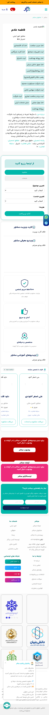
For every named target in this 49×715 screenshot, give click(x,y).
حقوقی (13, 530)
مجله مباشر (37, 526)
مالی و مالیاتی (13, 549)
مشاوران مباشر (37, 530)
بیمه (13, 535)
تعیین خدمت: (38, 196)
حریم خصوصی (37, 584)
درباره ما (37, 561)
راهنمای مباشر (36, 570)
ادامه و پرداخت (24, 214)
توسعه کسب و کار (13, 540)
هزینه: (41, 207)
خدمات (24, 178)
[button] (46, 9)
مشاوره (24, 172)
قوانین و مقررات (36, 588)
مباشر (45, 17)
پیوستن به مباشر (37, 535)
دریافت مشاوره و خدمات (33, 422)
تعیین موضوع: (38, 185)
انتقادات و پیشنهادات (36, 574)
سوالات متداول (37, 579)
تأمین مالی (13, 544)
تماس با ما (36, 565)
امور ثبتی (13, 526)
